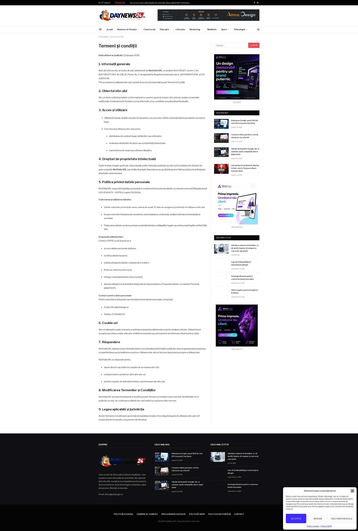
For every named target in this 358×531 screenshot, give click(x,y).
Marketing (194, 29)
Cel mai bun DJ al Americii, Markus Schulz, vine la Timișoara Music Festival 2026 (245, 168)
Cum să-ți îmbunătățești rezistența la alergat (241, 263)
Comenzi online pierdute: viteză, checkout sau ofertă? (244, 136)
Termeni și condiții (147, 514)
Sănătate (212, 29)
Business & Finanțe (127, 29)
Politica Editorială (219, 514)
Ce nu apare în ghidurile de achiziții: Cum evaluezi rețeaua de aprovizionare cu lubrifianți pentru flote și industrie (161, 3)
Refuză (318, 518)
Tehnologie (239, 29)
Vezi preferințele (341, 518)
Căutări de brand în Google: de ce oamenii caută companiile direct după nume (245, 152)
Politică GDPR (326, 526)
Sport (224, 29)
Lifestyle (180, 29)
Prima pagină (103, 37)
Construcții (149, 29)
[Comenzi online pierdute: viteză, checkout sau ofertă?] (221, 138)
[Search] (258, 29)
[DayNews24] (122, 15)
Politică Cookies (313, 526)
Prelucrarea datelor (173, 514)
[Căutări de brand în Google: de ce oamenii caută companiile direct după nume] (221, 152)
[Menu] (100, 29)
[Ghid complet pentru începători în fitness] (221, 293)
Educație (164, 29)
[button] (352, 490)
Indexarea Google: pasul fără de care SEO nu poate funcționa (244, 122)
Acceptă (296, 518)
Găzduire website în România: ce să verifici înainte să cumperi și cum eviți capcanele (245, 248)
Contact (239, 514)
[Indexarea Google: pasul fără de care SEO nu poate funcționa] (221, 124)
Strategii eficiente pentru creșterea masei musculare (242, 278)
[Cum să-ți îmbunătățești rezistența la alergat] (221, 265)
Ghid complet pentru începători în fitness (244, 292)
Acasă (110, 29)
